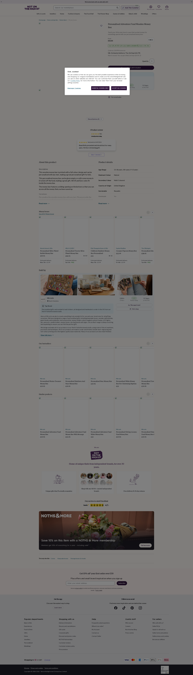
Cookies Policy (75, 80)
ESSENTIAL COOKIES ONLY (100, 88)
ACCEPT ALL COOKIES (119, 88)
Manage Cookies (74, 88)
